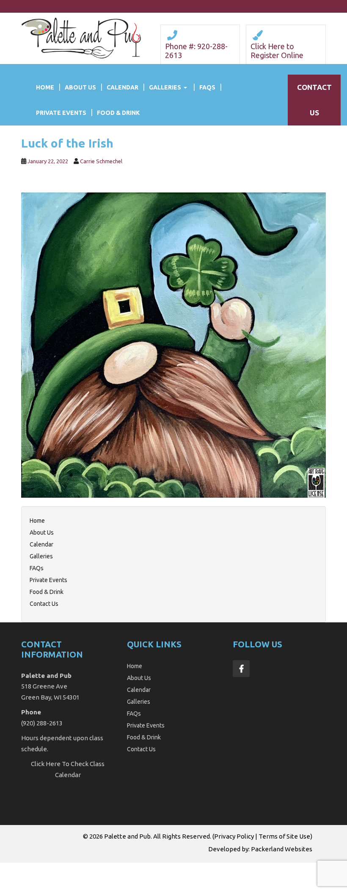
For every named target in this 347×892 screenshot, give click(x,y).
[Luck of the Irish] (173, 344)
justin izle (196, 867)
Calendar (122, 87)
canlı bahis (300, 867)
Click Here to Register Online (277, 51)
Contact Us (44, 603)
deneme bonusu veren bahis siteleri (92, 867)
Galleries (165, 87)
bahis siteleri (19, 867)
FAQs (207, 87)
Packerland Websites (281, 849)
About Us (80, 87)
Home (45, 87)
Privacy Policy (234, 836)
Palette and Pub (127, 836)
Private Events (61, 112)
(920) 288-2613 (42, 723)
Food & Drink (118, 112)
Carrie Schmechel (101, 161)
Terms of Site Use (284, 836)
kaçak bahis (164, 867)
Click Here (46, 763)
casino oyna (229, 867)
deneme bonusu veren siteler (127, 887)
